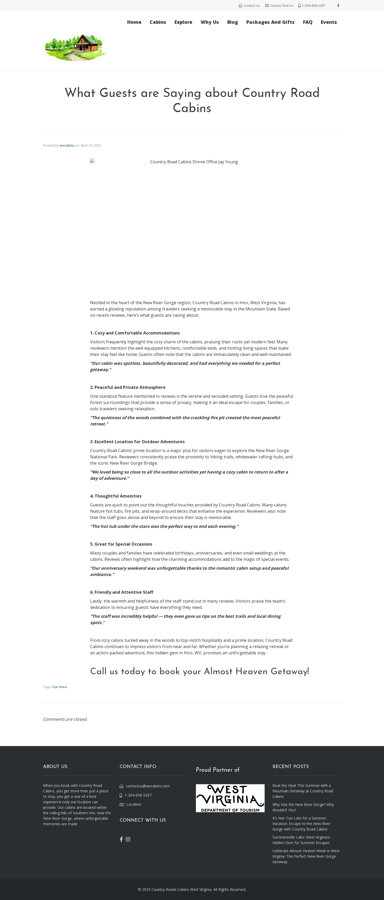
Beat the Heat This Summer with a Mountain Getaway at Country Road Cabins (302, 791)
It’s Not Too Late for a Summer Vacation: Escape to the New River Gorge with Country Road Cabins (301, 824)
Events (329, 22)
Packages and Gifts (270, 22)
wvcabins (67, 145)
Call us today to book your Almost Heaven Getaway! (199, 672)
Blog (232, 22)
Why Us (210, 22)
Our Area (59, 686)
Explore (183, 22)
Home (134, 22)
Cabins (158, 22)
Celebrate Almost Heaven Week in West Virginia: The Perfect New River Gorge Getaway (306, 856)
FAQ (307, 22)
